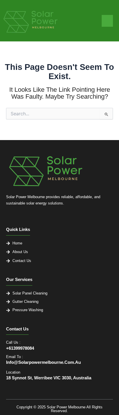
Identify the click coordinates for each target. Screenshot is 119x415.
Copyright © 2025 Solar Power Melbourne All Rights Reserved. (59, 409)
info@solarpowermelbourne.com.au (43, 362)
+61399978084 (20, 348)
